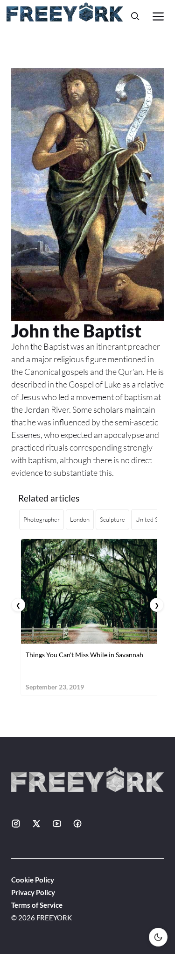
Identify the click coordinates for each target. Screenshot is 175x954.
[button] (135, 16)
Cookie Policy (32, 879)
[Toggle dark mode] (158, 937)
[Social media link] (16, 823)
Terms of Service (37, 905)
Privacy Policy (33, 892)
